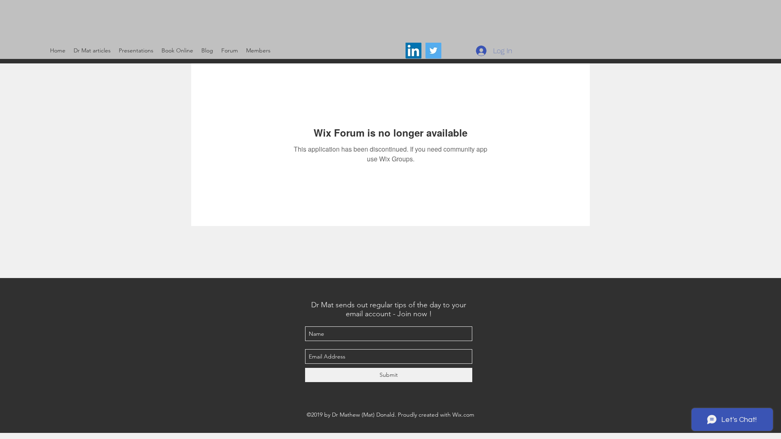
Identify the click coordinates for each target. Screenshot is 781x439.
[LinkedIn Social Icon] (413, 51)
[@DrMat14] (433, 51)
